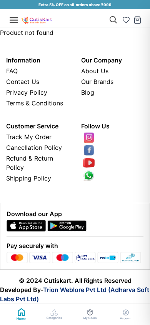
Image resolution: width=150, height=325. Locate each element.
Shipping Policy (28, 178)
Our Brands (97, 81)
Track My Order (29, 137)
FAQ (12, 71)
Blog (87, 92)
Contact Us (22, 81)
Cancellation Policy (34, 147)
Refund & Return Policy (29, 162)
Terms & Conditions (34, 103)
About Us (94, 71)
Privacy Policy (26, 92)
